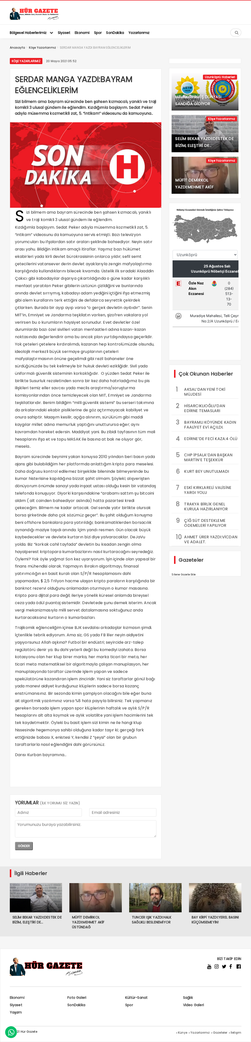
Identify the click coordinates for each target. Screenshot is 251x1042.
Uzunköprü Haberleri (220, 77)
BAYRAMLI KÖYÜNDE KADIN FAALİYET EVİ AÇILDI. (206, 424)
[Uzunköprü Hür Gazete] (34, 18)
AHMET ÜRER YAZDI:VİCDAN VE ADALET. (206, 539)
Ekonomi (17, 997)
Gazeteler (220, 1032)
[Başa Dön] (242, 1033)
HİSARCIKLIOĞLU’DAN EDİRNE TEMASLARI (200, 408)
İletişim (236, 1032)
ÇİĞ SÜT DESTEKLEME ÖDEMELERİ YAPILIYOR (201, 522)
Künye (182, 1032)
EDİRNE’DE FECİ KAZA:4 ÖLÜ (206, 439)
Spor (129, 1004)
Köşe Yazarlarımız (26, 61)
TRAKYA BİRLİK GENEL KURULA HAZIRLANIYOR (202, 506)
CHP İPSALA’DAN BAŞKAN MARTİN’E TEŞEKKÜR (204, 457)
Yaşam (16, 1012)
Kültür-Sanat (136, 997)
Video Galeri (193, 1004)
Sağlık (188, 997)
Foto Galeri (76, 997)
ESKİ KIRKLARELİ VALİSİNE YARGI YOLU (203, 489)
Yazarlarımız (200, 1032)
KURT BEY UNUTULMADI (202, 471)
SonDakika (76, 1004)
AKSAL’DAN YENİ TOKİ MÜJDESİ (200, 391)
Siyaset (16, 1004)
